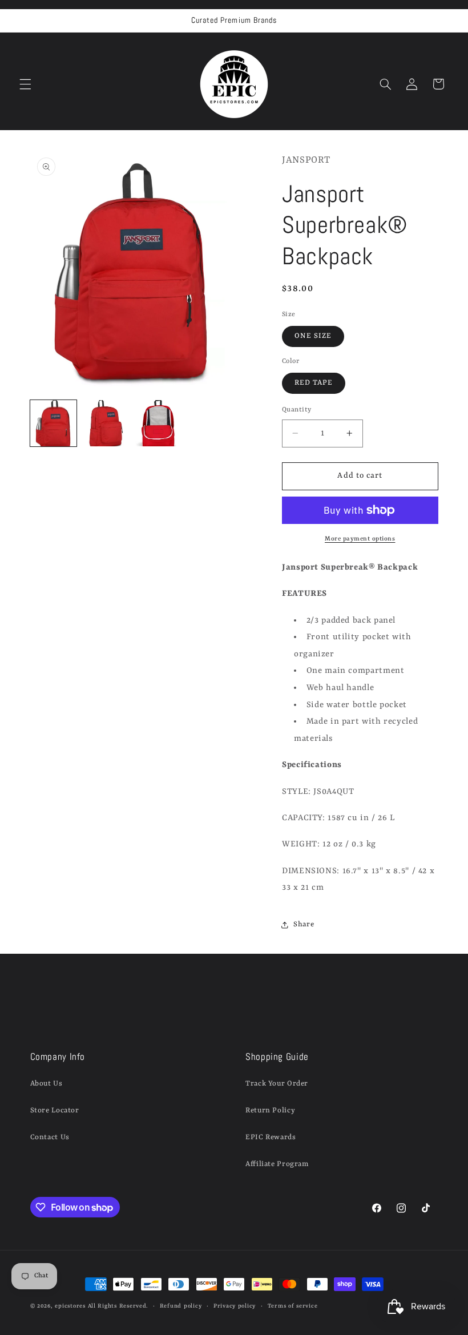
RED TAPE (313, 382)
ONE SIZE (313, 336)
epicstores (70, 1306)
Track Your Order (276, 1083)
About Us (46, 1083)
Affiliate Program (277, 1164)
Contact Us (50, 1137)
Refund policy (181, 1306)
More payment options (360, 538)
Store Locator (54, 1110)
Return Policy (270, 1110)
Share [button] (303, 924)
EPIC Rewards (270, 1137)
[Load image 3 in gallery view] (158, 423)
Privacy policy (234, 1306)
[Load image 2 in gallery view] (106, 423)
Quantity (296, 410)
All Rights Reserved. (118, 1306)
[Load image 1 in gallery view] (53, 423)
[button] (25, 84)
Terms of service (293, 1306)
